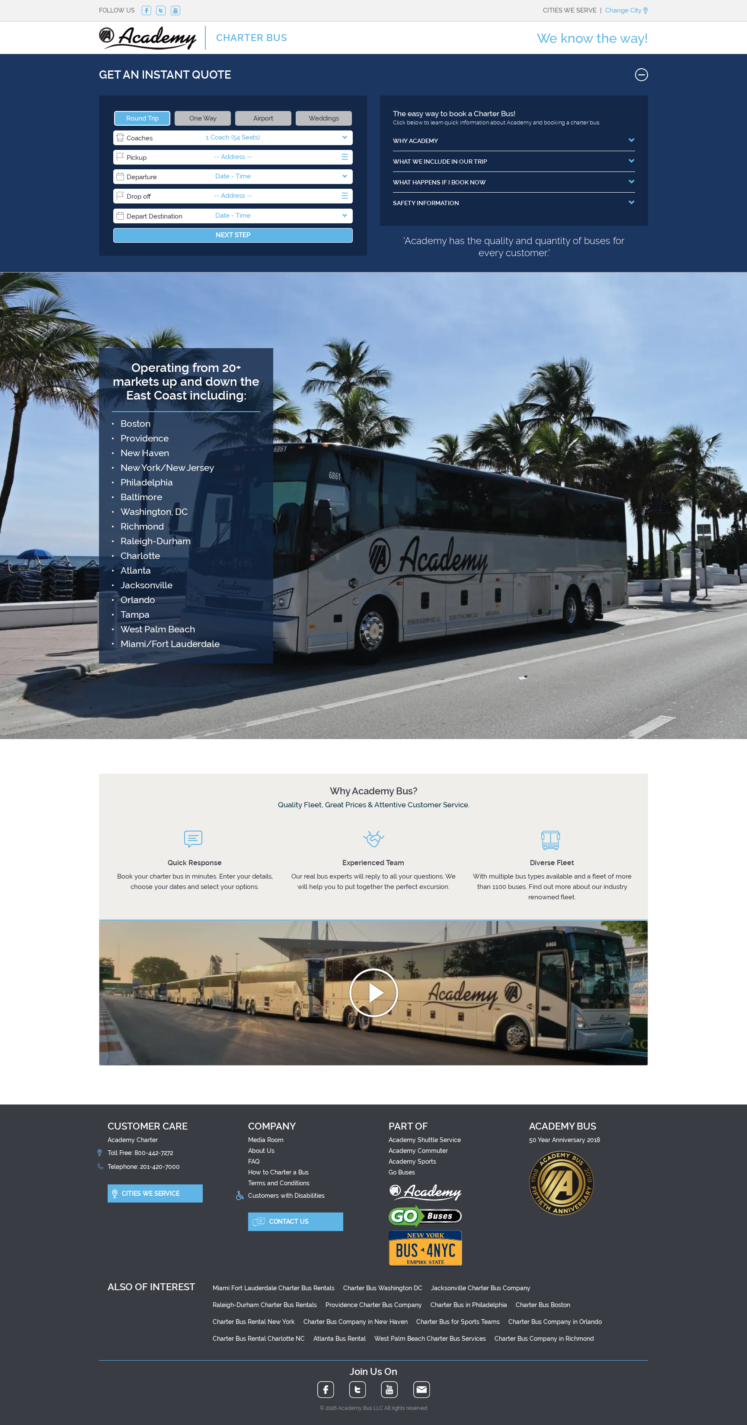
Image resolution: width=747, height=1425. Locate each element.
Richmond (142, 526)
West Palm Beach (158, 629)
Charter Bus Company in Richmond (544, 1338)
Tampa (135, 614)
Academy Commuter (418, 1150)
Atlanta (136, 570)
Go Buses (402, 1172)
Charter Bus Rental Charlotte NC (259, 1338)
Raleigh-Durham (156, 541)
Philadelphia (147, 482)
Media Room (266, 1139)
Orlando (138, 599)
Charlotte (140, 555)
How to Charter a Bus (278, 1172)
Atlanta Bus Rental (339, 1338)
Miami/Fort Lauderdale (170, 643)
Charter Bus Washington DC (382, 1288)
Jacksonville (146, 585)
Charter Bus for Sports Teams (458, 1321)
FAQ (253, 1161)
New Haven (145, 452)
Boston (135, 423)
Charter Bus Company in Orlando (555, 1321)
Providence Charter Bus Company (374, 1304)
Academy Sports (412, 1161)
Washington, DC (154, 511)
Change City (624, 10)
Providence (145, 438)
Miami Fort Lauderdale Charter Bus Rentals (274, 1288)
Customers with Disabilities (286, 1195)
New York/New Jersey (167, 467)
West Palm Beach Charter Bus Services (430, 1338)
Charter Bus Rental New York (254, 1321)
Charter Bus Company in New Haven (355, 1321)
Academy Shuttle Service (425, 1139)
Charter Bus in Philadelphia (469, 1304)
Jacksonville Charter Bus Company (480, 1288)
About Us (261, 1150)
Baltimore (141, 497)
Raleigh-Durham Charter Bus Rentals (265, 1304)
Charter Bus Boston (543, 1304)
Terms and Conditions (279, 1183)
